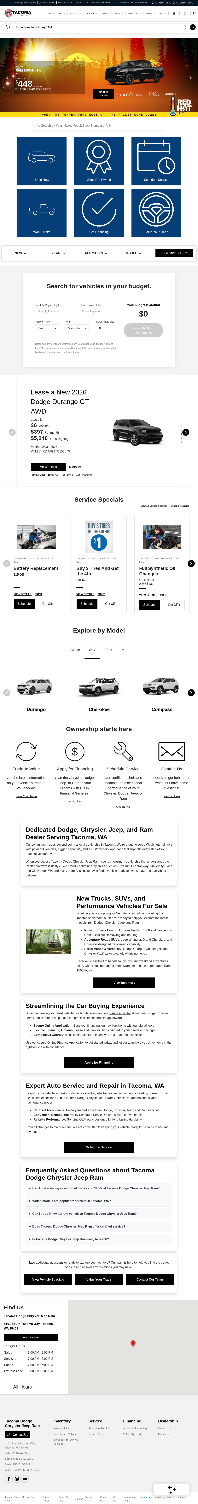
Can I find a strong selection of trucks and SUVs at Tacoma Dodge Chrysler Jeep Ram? (96, 1188)
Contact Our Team (150, 1279)
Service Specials (98, 1434)
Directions (164, 1434)
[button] (133, 1344)
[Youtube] (25, 1479)
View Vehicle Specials (48, 1279)
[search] (194, 13)
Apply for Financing (99, 1062)
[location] (115, 3)
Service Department (128, 1098)
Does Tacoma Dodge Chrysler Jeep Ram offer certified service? (78, 1226)
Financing (132, 1421)
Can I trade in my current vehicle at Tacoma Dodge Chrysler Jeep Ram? (84, 1213)
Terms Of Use (63, 1499)
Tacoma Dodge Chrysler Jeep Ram (20, 1499)
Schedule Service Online (96, 1114)
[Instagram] (17, 1479)
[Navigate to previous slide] (3, 77)
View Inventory (124, 982)
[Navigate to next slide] (195, 77)
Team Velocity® (145, 1497)
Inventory (62, 1421)
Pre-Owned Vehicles (65, 1434)
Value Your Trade (26, 796)
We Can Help (172, 796)
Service (95, 1421)
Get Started (123, 806)
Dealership (168, 1421)
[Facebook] (9, 1479)
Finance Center (120, 1013)
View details (48, 466)
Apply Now (74, 801)
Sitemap (78, 1499)
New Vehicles (125, 913)
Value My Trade (132, 1434)
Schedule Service (180, 506)
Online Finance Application (65, 1042)
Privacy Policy (47, 1499)
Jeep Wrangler (125, 965)
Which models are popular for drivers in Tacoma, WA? (71, 1201)
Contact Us (20, 1434)
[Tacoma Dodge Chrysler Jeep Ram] (18, 13)
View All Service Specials (154, 506)
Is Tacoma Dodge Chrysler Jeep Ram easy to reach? (70, 1239)
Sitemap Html (89, 1499)
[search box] (99, 125)
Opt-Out (115, 1499)
